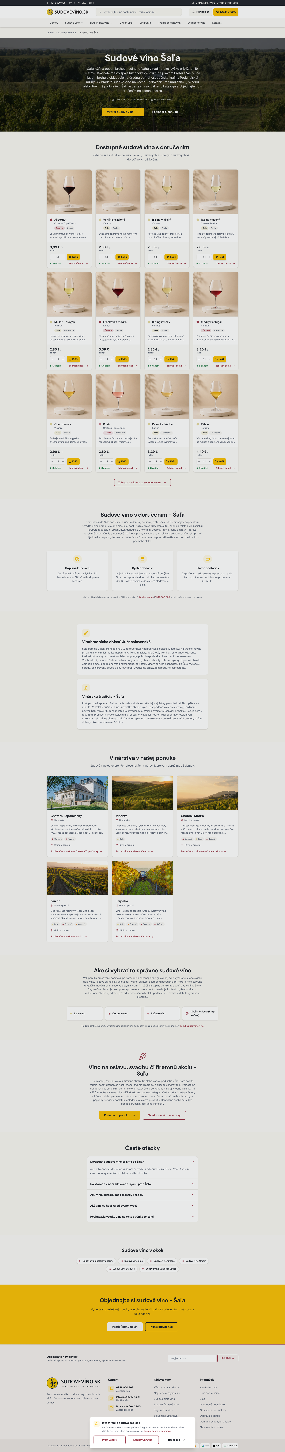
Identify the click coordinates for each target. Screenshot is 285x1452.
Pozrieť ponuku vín (125, 1326)
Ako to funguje (208, 1387)
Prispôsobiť (173, 1439)
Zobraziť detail (76, 263)
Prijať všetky (109, 1439)
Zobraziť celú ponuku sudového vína (139, 482)
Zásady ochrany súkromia (157, 1431)
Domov (54, 22)
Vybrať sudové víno (120, 112)
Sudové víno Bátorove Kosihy (98, 1261)
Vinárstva (145, 22)
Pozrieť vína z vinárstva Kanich (67, 936)
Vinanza (107, 223)
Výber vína (126, 22)
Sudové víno (72, 22)
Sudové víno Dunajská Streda (161, 1268)
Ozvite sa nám (146, 597)
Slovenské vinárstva (166, 1415)
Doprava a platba (210, 1415)
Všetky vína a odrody (166, 1387)
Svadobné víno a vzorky (164, 1115)
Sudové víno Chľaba (164, 1261)
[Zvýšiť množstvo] (63, 257)
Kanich (106, 325)
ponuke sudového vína (192, 1026)
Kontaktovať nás (162, 1326)
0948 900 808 (162, 597)
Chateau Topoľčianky (65, 223)
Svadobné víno (196, 22)
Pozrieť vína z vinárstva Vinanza (133, 851)
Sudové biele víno (164, 1398)
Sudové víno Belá (133, 1261)
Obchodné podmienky (213, 1404)
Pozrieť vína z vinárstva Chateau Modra (202, 851)
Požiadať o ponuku (165, 112)
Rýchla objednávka (169, 22)
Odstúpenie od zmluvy (213, 1410)
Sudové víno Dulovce (124, 1268)
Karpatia (205, 325)
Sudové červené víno (166, 1404)
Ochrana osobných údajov (215, 1421)
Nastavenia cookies (211, 1427)
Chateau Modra (209, 223)
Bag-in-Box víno (99, 22)
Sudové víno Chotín (196, 1261)
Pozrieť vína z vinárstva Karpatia (133, 936)
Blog (202, 1398)
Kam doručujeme (67, 32)
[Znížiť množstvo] (52, 257)
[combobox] (139, 12)
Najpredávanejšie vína (167, 1393)
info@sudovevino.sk (128, 1396)
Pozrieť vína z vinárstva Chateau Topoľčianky (75, 851)
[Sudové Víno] (67, 12)
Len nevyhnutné (142, 1439)
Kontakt (216, 22)
